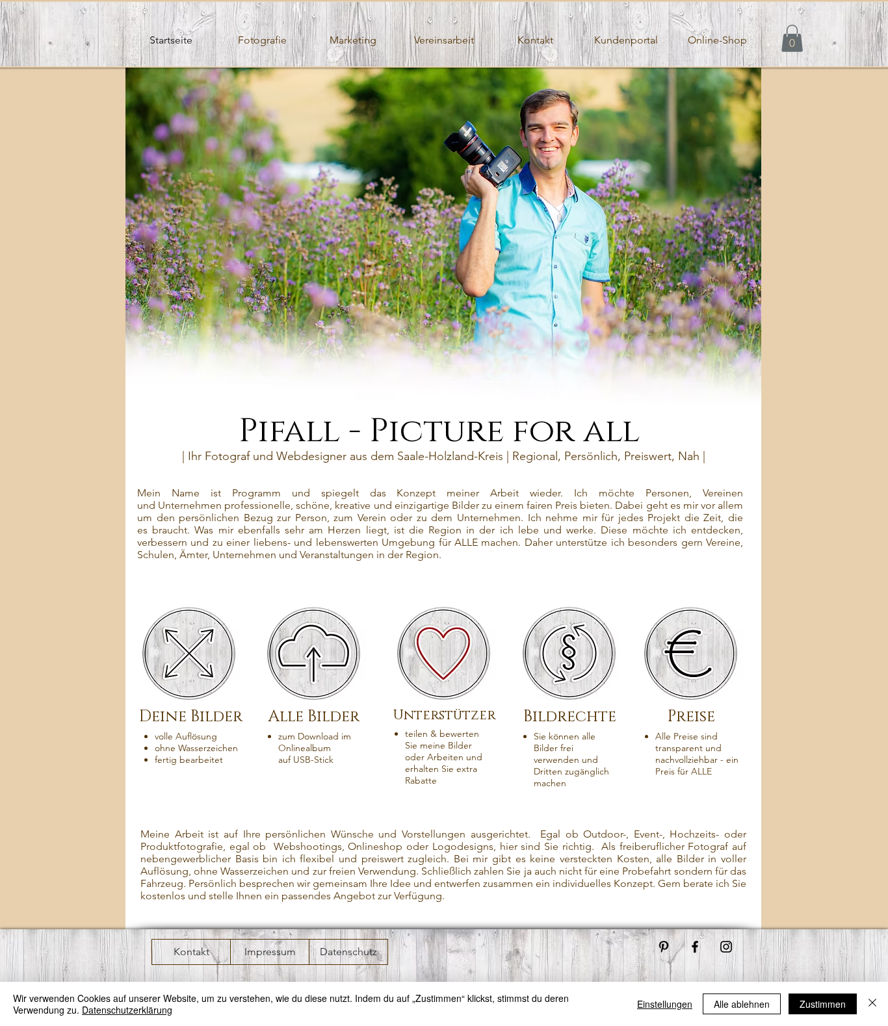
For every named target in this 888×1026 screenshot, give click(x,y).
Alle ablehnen (742, 1003)
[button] (792, 38)
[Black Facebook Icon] (695, 947)
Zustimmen (823, 1003)
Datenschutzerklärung (127, 1009)
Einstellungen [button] (664, 1003)
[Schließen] (872, 1004)
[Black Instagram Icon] (726, 947)
